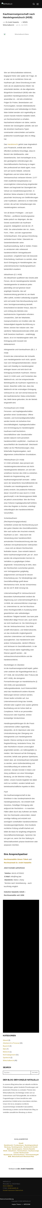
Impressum (11, 1190)
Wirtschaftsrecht (8, 25)
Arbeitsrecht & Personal (11, 1043)
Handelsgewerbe (17, 1147)
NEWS (25, 22)
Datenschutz (19, 1190)
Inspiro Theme (16, 1204)
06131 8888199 (8, 1186)
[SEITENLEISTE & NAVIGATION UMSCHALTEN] (38, 4)
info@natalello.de (13, 1188)
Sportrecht (6, 1057)
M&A (4, 1049)
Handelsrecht (13, 144)
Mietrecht (6, 1052)
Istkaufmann (12, 1151)
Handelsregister (17, 1149)
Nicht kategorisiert (9, 1055)
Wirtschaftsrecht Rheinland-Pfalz (23, 1156)
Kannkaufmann (22, 1151)
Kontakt (5, 1190)
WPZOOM (27, 1204)
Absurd (5, 1040)
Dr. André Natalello (12, 22)
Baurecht (6, 1046)
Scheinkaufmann (19, 1154)
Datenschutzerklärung (7, 1199)
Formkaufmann (19, 1145)
